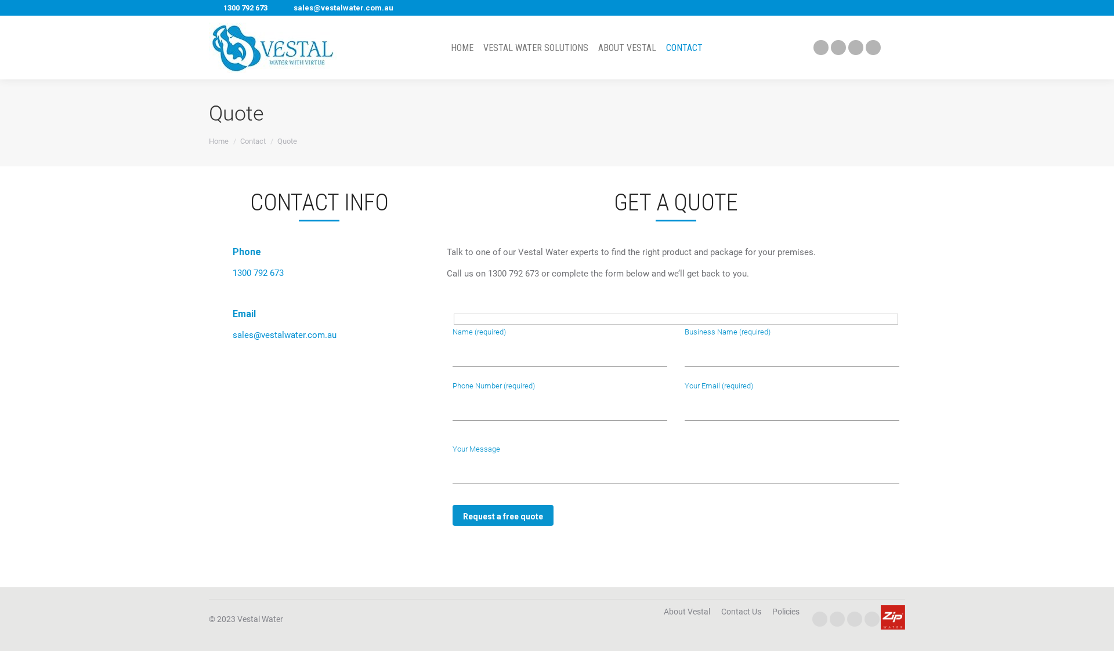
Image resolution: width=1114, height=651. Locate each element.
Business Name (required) (728, 332)
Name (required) (479, 332)
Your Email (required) (719, 385)
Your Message (476, 449)
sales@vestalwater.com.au (343, 7)
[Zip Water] (893, 626)
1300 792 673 (245, 7)
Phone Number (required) (494, 385)
